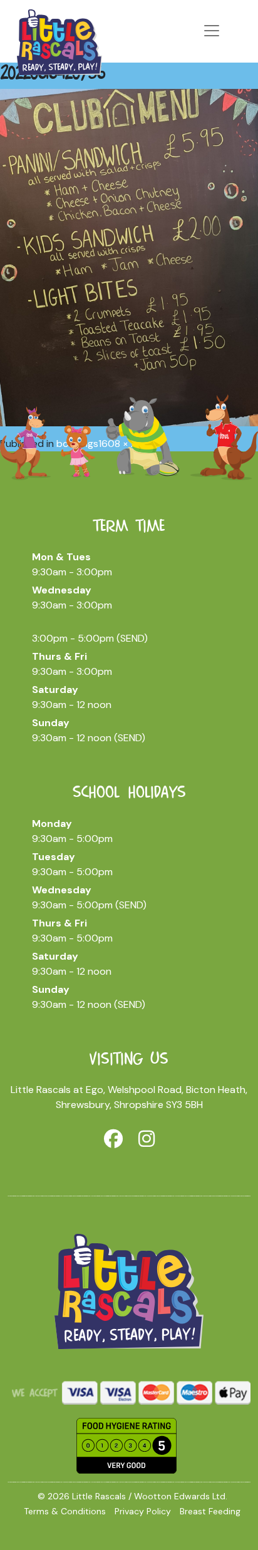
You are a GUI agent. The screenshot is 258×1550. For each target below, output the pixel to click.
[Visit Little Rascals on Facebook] (113, 1139)
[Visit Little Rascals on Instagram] (146, 1139)
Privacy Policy (143, 1511)
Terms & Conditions (65, 1511)
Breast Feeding (210, 1511)
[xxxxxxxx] (59, 41)
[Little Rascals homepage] (129, 1290)
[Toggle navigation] (212, 31)
